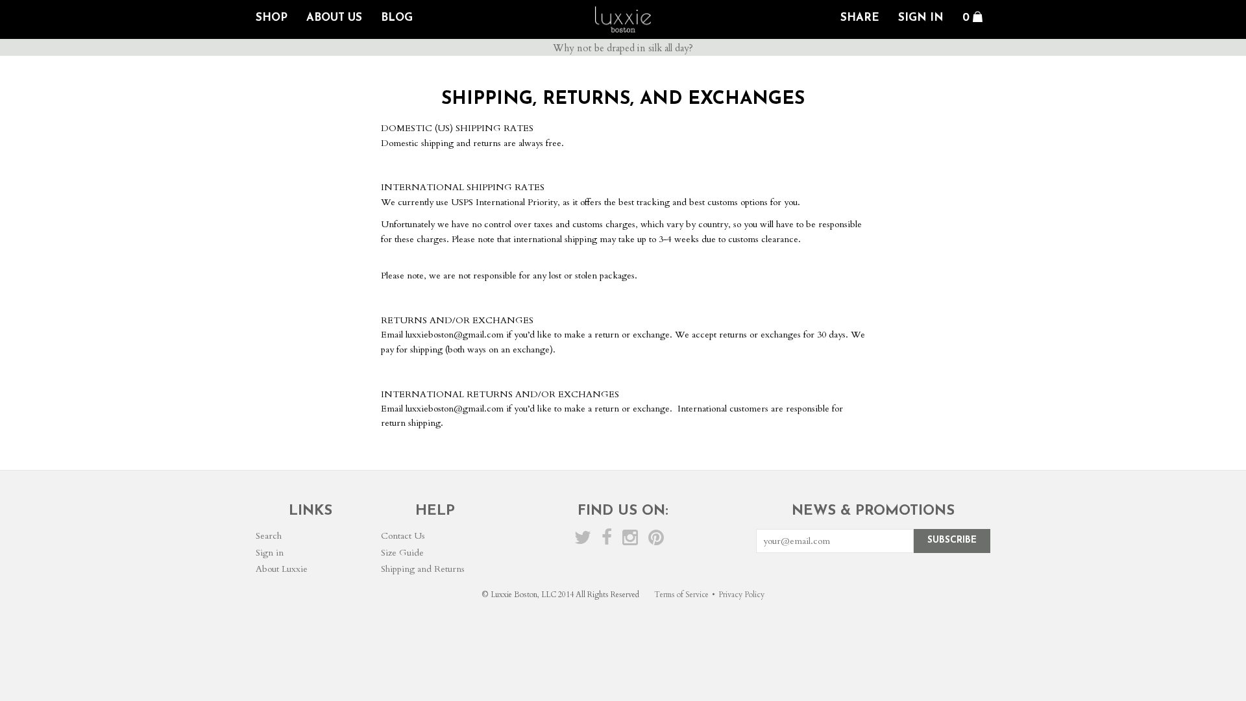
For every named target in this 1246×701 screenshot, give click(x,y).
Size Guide (402, 553)
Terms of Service (681, 594)
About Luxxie (282, 569)
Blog (397, 17)
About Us (334, 17)
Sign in (270, 553)
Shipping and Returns (423, 569)
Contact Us (403, 536)
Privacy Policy (741, 594)
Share (859, 17)
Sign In (921, 17)
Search (269, 536)
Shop (271, 17)
